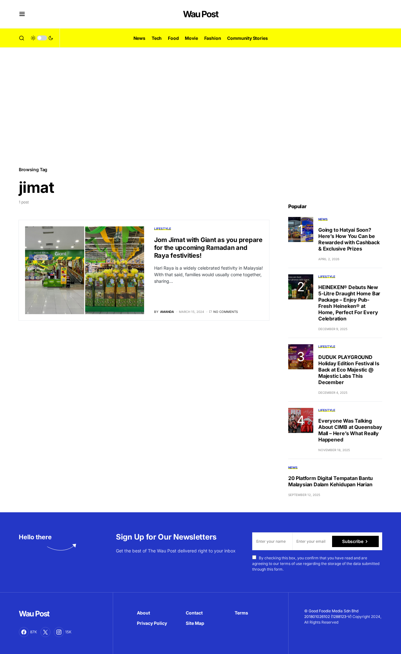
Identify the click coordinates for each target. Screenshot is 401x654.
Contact (194, 612)
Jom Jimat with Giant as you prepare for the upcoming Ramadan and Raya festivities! (208, 247)
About (143, 612)
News (323, 219)
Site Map (195, 623)
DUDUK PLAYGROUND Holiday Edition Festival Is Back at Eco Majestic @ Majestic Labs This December (348, 369)
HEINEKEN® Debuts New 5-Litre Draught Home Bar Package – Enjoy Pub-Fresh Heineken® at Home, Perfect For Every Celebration (349, 303)
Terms (241, 612)
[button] (22, 14)
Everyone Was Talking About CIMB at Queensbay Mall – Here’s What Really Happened (350, 430)
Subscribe (352, 541)
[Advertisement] (200, 106)
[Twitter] (45, 632)
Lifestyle (162, 228)
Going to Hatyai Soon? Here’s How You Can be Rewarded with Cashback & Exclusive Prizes (349, 239)
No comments (225, 312)
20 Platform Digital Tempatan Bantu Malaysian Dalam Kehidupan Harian (330, 481)
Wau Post (200, 14)
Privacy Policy (152, 623)
